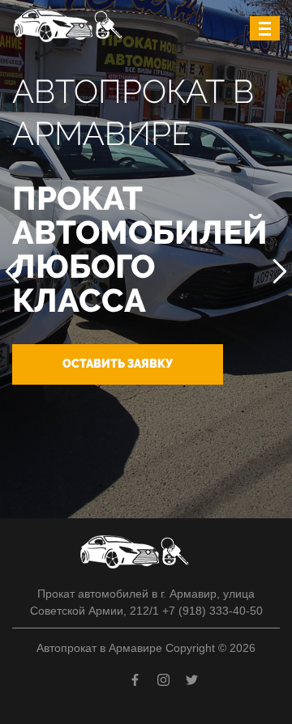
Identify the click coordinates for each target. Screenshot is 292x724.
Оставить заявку (117, 363)
